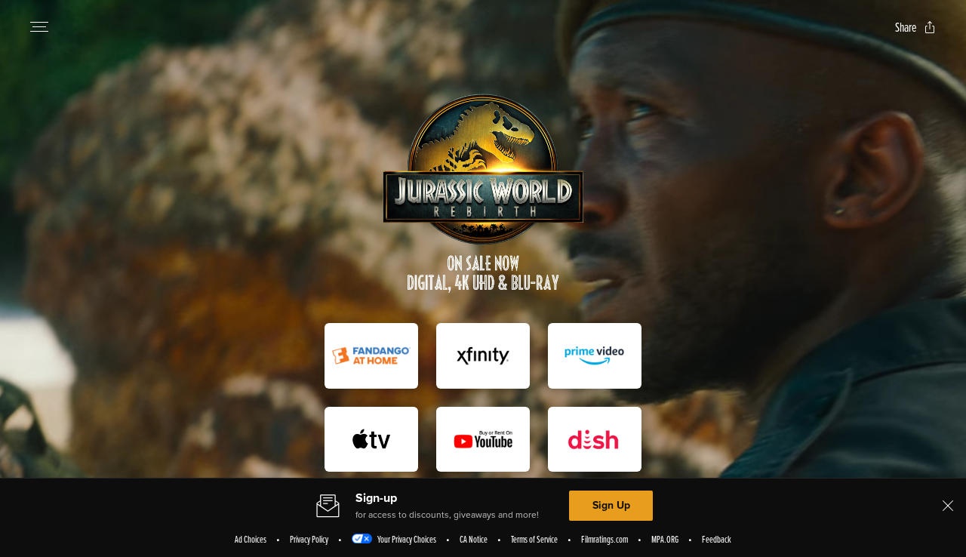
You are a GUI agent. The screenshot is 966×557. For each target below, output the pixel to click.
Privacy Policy (309, 539)
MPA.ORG (664, 539)
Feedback (716, 539)
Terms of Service (534, 539)
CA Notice (474, 539)
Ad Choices (250, 539)
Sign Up (611, 505)
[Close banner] (948, 506)
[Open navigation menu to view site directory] (39, 27)
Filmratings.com (604, 539)
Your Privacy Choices (406, 539)
